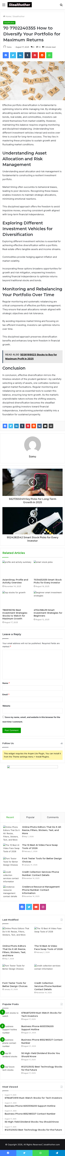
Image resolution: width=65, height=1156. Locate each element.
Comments (53, 817)
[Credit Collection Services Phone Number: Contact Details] (11, 876)
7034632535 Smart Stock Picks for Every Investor (48, 581)
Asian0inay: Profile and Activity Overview (15, 581)
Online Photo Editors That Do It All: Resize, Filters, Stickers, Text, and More (41, 830)
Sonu (32, 456)
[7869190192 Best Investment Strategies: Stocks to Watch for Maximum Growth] (16, 599)
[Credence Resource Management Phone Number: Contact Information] (11, 891)
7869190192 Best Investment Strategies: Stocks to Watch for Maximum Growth (15, 614)
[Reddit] (33, 426)
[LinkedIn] (16, 426)
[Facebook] (5, 426)
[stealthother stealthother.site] (20, 4)
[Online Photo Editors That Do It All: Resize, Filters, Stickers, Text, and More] (11, 833)
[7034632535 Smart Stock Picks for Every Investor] (48, 569)
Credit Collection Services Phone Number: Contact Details (48, 986)
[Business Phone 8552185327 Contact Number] (10, 1044)
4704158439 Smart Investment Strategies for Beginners (48, 613)
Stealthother (19, 16)
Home (8, 16)
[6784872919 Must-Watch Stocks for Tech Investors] (10, 1017)
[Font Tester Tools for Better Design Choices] (11, 862)
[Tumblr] (22, 426)
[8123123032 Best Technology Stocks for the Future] (10, 1071)
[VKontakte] (39, 426)
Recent (10, 817)
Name (6, 683)
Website (6, 706)
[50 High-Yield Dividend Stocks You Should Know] (10, 1057)
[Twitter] (10, 426)
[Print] (51, 426)
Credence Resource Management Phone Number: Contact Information (41, 890)
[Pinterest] (28, 426)
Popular (30, 817)
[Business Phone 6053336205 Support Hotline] (10, 1030)
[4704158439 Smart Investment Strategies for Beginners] (48, 599)
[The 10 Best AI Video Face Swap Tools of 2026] (11, 849)
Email (5, 694)
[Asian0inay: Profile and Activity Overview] (16, 569)
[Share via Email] (45, 426)
